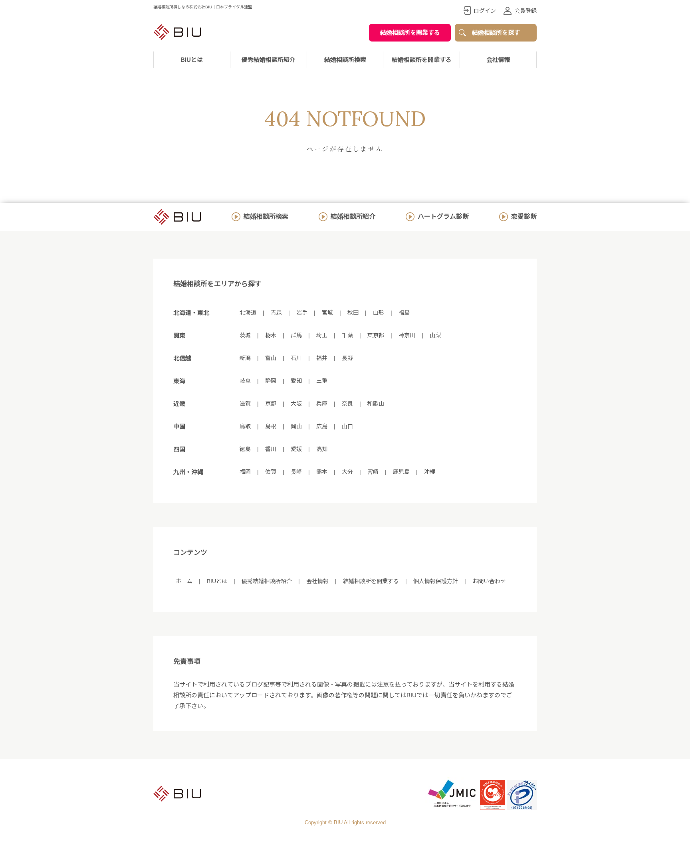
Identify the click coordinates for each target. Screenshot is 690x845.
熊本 (321, 472)
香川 (270, 449)
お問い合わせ (489, 581)
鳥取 (245, 426)
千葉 (347, 335)
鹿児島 (401, 472)
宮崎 (373, 472)
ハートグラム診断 (443, 216)
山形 (378, 312)
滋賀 (245, 403)
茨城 (245, 335)
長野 (347, 358)
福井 (321, 358)
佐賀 (270, 472)
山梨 (435, 335)
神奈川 (407, 335)
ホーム (184, 581)
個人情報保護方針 (435, 581)
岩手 (301, 312)
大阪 (296, 403)
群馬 (296, 335)
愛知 (296, 381)
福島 (404, 312)
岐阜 (245, 381)
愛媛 (296, 449)
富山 (270, 358)
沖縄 (429, 472)
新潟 (245, 358)
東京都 (375, 335)
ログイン (485, 11)
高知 (321, 449)
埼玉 (321, 335)
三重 (321, 381)
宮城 (327, 312)
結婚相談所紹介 (353, 216)
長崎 (296, 472)
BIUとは (217, 581)
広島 (321, 426)
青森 (276, 312)
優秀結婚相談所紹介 (268, 59)
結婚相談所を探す (496, 32)
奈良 (347, 403)
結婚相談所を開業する (410, 32)
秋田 (353, 312)
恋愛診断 (524, 216)
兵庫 (321, 403)
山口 (347, 426)
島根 (270, 426)
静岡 (270, 381)
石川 (296, 358)
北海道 (248, 312)
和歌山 (375, 403)
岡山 (296, 426)
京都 (270, 403)
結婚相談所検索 (266, 216)
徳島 (245, 449)
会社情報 (498, 59)
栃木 (270, 335)
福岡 (245, 472)
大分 (347, 472)
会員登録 (525, 11)
